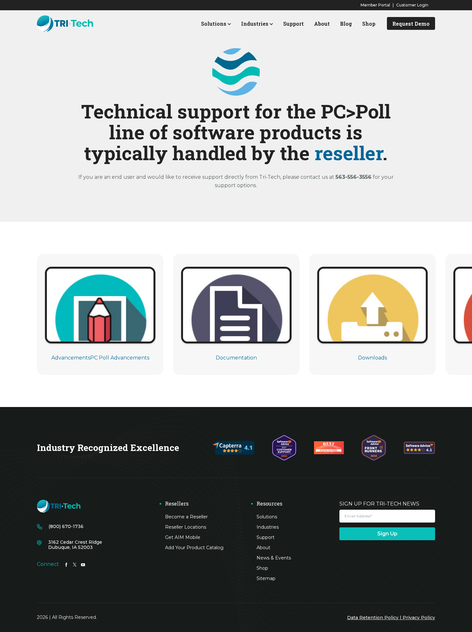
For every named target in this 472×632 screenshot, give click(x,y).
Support (293, 23)
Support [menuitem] (266, 537)
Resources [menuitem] (269, 503)
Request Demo (411, 23)
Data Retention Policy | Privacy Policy (391, 617)
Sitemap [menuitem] (266, 578)
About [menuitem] (263, 547)
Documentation (236, 358)
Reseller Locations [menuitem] (185, 527)
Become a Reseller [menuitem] (186, 517)
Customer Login (412, 5)
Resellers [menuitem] (176, 503)
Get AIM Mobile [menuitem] (182, 537)
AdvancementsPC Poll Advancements (100, 358)
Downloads (372, 358)
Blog (346, 23)
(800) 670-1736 (65, 526)
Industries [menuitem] (268, 527)
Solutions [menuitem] (267, 517)
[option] (100, 314)
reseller (348, 152)
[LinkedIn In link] (66, 564)
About (322, 23)
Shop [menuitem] (262, 568)
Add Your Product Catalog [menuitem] (194, 547)
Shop (368, 23)
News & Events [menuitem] (274, 558)
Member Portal (375, 5)
